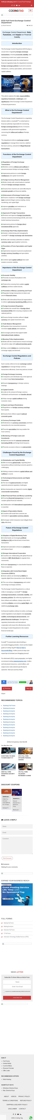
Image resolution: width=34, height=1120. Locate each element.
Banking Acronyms (9, 708)
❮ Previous (7, 688)
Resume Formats (8, 1068)
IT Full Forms (7, 933)
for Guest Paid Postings (16, 1)
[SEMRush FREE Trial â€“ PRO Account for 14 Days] (6, 791)
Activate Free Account (9, 808)
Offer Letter (6, 1070)
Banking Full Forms (9, 705)
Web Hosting (7, 1079)
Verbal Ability (7, 1063)
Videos (13, 1096)
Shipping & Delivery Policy (17, 1104)
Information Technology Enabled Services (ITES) (16, 936)
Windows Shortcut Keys (10, 1088)
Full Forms (6, 1061)
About (6, 1096)
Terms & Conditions (10, 1100)
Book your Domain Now (19, 809)
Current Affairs (7, 1066)
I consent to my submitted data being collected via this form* (17, 991)
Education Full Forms (9, 930)
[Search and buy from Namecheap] (17, 792)
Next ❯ (29, 688)
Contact (22, 1108)
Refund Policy (26, 1100)
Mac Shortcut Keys (9, 1090)
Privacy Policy (24, 1096)
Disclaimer (12, 1108)
